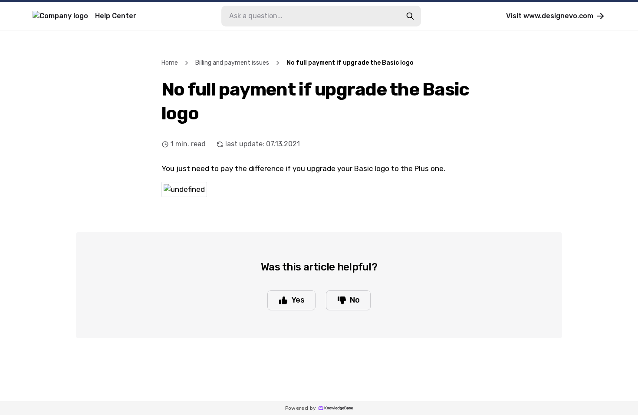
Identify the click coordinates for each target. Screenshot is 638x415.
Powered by (300, 408)
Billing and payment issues (232, 62)
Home (169, 62)
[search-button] (410, 16)
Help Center (115, 16)
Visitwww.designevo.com (549, 16)
